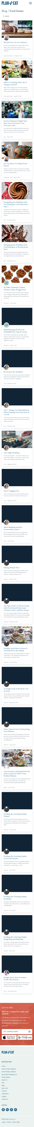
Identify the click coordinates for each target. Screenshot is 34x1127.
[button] (30, 3)
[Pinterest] (11, 1109)
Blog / (5, 11)
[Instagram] (15, 1109)
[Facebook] (3, 1109)
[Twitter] (7, 1109)
